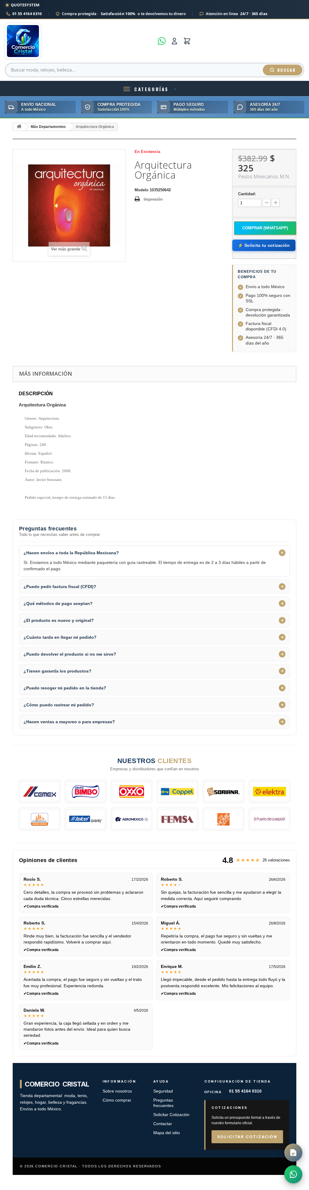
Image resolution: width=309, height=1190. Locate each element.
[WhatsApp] (162, 41)
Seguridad (163, 1091)
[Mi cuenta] (174, 41)
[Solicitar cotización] (293, 1153)
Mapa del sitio (166, 1133)
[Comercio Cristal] (79, 41)
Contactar (162, 1124)
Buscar (286, 70)
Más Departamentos (48, 127)
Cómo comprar (117, 1100)
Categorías (151, 89)
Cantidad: (247, 194)
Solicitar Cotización (171, 1114)
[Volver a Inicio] (19, 127)
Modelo (141, 190)
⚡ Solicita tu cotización (264, 245)
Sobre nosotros (117, 1091)
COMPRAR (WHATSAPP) (265, 228)
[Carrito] (187, 41)
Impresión (153, 199)
